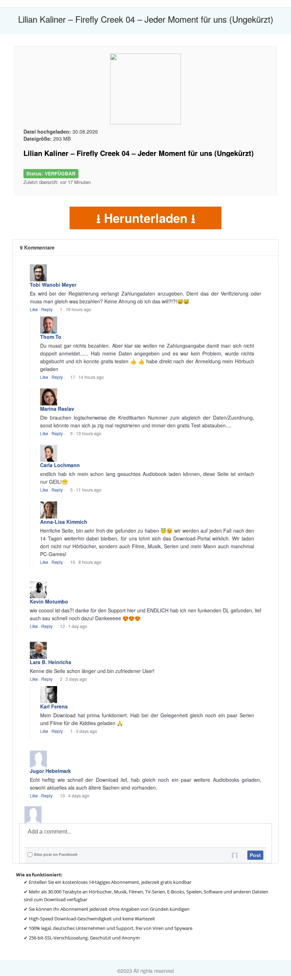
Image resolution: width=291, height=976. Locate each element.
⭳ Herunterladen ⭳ (145, 218)
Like (34, 309)
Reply (47, 309)
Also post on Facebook (55, 854)
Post (255, 855)
